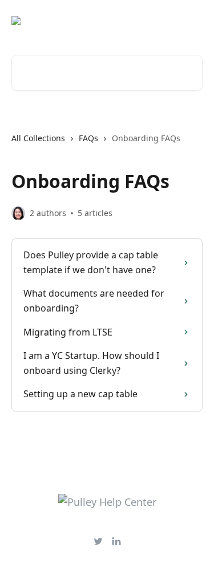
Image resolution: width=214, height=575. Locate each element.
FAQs (88, 138)
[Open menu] (192, 20)
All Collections (38, 138)
